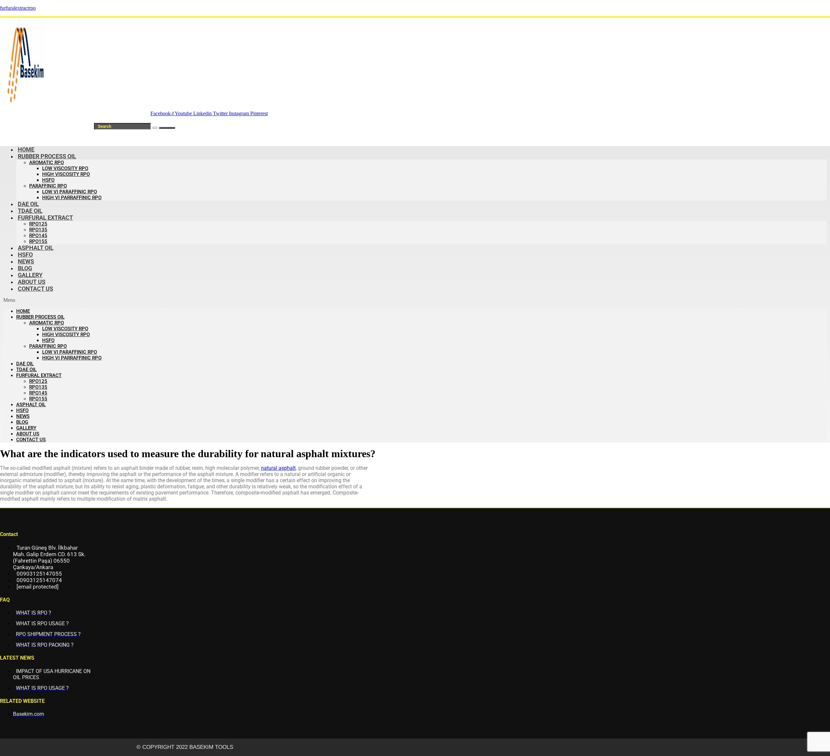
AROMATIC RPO (46, 162)
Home (23, 311)
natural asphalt (278, 468)
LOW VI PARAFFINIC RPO (69, 192)
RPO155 (38, 399)
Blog (22, 422)
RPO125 (38, 224)
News (23, 416)
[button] (415, 300)
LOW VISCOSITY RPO (65, 168)
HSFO (48, 180)
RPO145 (38, 235)
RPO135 (38, 230)
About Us (27, 434)
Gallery (26, 428)
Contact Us (35, 288)
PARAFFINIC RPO (48, 186)
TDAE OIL (26, 369)
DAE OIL (25, 364)
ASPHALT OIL (35, 247)
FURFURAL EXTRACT (45, 217)
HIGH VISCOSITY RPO (66, 174)
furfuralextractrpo (18, 8)
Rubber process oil (47, 156)
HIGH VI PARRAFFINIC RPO (71, 198)
